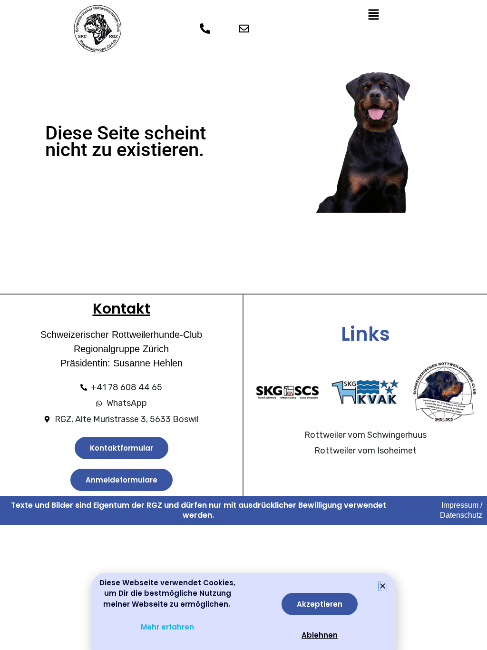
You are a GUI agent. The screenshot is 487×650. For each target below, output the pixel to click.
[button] (382, 586)
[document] (243, 325)
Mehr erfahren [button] (167, 627)
